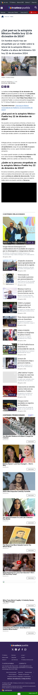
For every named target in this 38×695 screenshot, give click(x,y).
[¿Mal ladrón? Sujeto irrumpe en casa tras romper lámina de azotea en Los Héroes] (10, 378)
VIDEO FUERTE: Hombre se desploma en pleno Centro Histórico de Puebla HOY (26, 334)
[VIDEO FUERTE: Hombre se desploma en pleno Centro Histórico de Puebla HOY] (10, 335)
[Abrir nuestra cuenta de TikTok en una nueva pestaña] (19, 649)
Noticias (3, 12)
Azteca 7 (27, 2)
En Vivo (34, 12)
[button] (19, 694)
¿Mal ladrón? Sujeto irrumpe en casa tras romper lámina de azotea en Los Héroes (26, 376)
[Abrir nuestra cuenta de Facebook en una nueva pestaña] (22, 649)
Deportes (34, 2)
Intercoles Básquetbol (27, 12)
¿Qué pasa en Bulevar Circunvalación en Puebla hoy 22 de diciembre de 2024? (17, 108)
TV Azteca (12, 2)
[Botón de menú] (2, 8)
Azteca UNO (20, 2)
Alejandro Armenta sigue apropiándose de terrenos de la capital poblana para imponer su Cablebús (26, 265)
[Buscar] (35, 7)
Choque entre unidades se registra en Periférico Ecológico (26, 404)
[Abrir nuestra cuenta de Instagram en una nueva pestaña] (16, 649)
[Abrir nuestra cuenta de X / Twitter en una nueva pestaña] (13, 649)
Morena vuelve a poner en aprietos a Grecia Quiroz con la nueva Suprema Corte (26, 292)
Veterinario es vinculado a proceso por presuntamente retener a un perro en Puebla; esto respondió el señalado (26, 280)
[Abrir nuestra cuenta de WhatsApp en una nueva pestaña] (25, 649)
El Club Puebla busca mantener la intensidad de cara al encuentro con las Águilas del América (26, 348)
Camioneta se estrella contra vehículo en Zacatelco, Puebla (26, 389)
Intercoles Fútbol (13, 12)
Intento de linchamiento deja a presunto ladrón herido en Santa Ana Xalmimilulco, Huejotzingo (26, 364)
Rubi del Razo (11, 83)
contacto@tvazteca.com (25, 666)
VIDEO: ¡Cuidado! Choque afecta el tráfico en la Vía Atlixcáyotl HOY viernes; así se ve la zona (25, 308)
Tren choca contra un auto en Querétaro (26, 318)
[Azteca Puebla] (19, 7)
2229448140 (22, 667)
